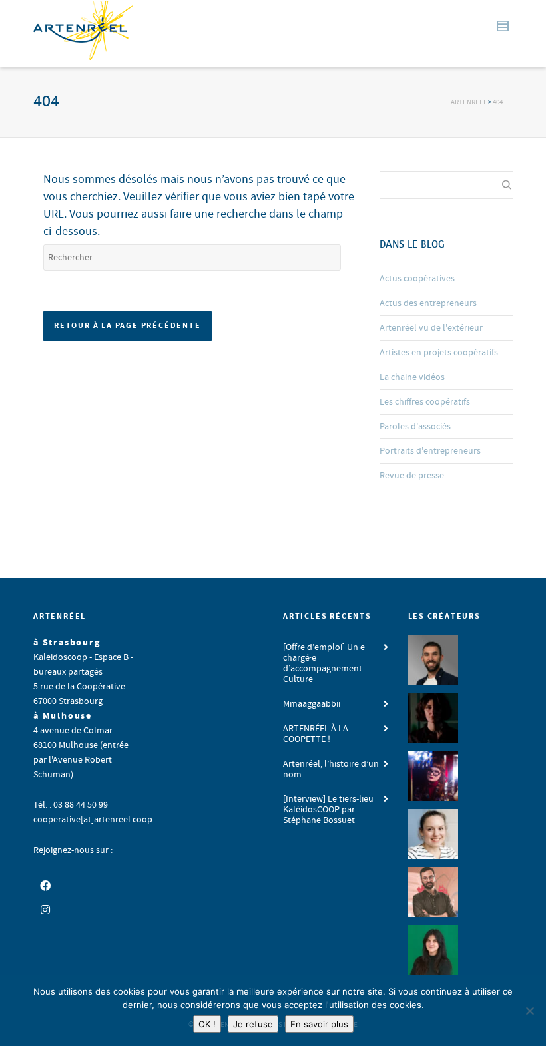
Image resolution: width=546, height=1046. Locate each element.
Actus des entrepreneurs (428, 303)
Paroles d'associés (415, 427)
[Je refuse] (529, 1010)
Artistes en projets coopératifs (439, 353)
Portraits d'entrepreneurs (430, 451)
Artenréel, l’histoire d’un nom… (331, 769)
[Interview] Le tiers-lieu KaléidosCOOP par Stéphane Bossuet (328, 809)
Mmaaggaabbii (311, 704)
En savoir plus (319, 1024)
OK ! (207, 1024)
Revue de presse (412, 476)
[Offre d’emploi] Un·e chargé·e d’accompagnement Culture (324, 663)
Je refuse (253, 1024)
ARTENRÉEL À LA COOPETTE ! (315, 734)
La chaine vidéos (412, 377)
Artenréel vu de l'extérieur (431, 328)
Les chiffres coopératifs (425, 402)
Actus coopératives (417, 279)
